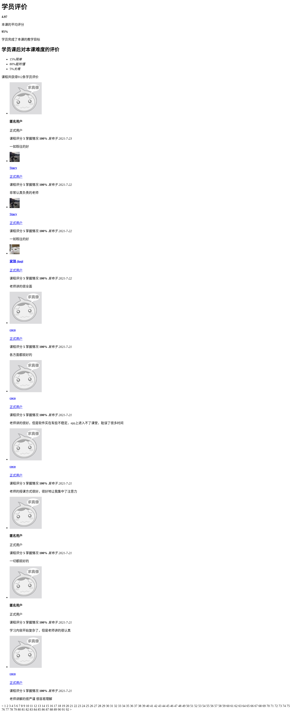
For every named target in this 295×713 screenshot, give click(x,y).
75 (288, 706)
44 (164, 706)
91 (64, 709)
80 (20, 709)
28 (100, 706)
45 (168, 706)
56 (212, 706)
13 (40, 706)
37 (136, 706)
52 (196, 706)
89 (56, 709)
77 (8, 709)
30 (108, 706)
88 (52, 709)
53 (200, 706)
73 (281, 706)
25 (88, 706)
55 (208, 706)
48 (180, 706)
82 (28, 709)
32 (116, 706)
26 (92, 706)
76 (4, 709)
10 (28, 706)
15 (48, 706)
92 (68, 709)
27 (96, 706)
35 (128, 706)
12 (36, 706)
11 (32, 706)
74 (285, 706)
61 (232, 706)
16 (52, 706)
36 (132, 706)
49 (184, 706)
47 (176, 706)
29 (104, 706)
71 (273, 706)
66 (252, 706)
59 (224, 706)
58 (220, 706)
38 (140, 706)
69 (264, 706)
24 (84, 706)
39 (144, 706)
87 (48, 709)
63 (240, 706)
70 (269, 706)
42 (156, 706)
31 (112, 706)
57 (216, 706)
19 (64, 706)
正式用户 (16, 176)
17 (56, 706)
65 (248, 706)
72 (277, 706)
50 (188, 706)
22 (76, 706)
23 (80, 706)
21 (72, 706)
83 (32, 709)
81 (24, 709)
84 (36, 709)
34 (124, 706)
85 (40, 709)
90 (60, 709)
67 (256, 706)
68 (260, 706)
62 (236, 706)
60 (228, 706)
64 (244, 706)
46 (172, 706)
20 (68, 706)
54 (204, 706)
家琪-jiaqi (16, 261)
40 (148, 706)
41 (152, 706)
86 (44, 709)
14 (44, 706)
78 (12, 709)
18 (60, 706)
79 (16, 709)
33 (120, 706)
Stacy (13, 168)
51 (192, 706)
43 (160, 706)
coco (13, 330)
